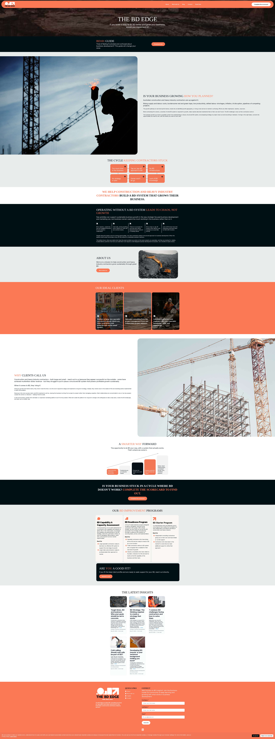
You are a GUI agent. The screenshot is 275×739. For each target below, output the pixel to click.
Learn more (13, 736)
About (128, 691)
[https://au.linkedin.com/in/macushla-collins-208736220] (143, 730)
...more (120, 627)
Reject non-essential (266, 735)
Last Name (145, 707)
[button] (118, 615)
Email (144, 714)
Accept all (255, 735)
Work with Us (130, 693)
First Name (145, 700)
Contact (129, 698)
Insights (129, 696)
